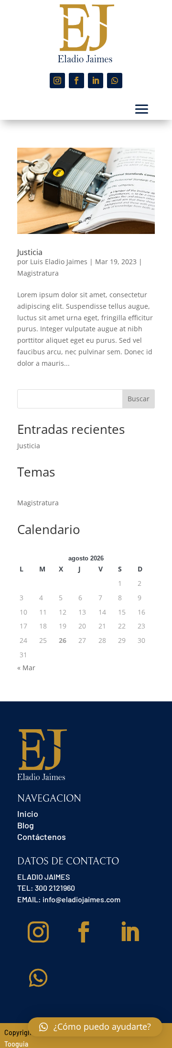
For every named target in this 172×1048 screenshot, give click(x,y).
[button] (95, 1026)
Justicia (30, 252)
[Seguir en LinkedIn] (95, 80)
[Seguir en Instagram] (57, 80)
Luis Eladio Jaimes (58, 261)
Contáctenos (41, 836)
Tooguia (16, 1044)
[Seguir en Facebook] (76, 80)
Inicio (27, 813)
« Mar (26, 667)
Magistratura (38, 273)
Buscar (139, 398)
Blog (25, 825)
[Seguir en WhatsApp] (114, 80)
